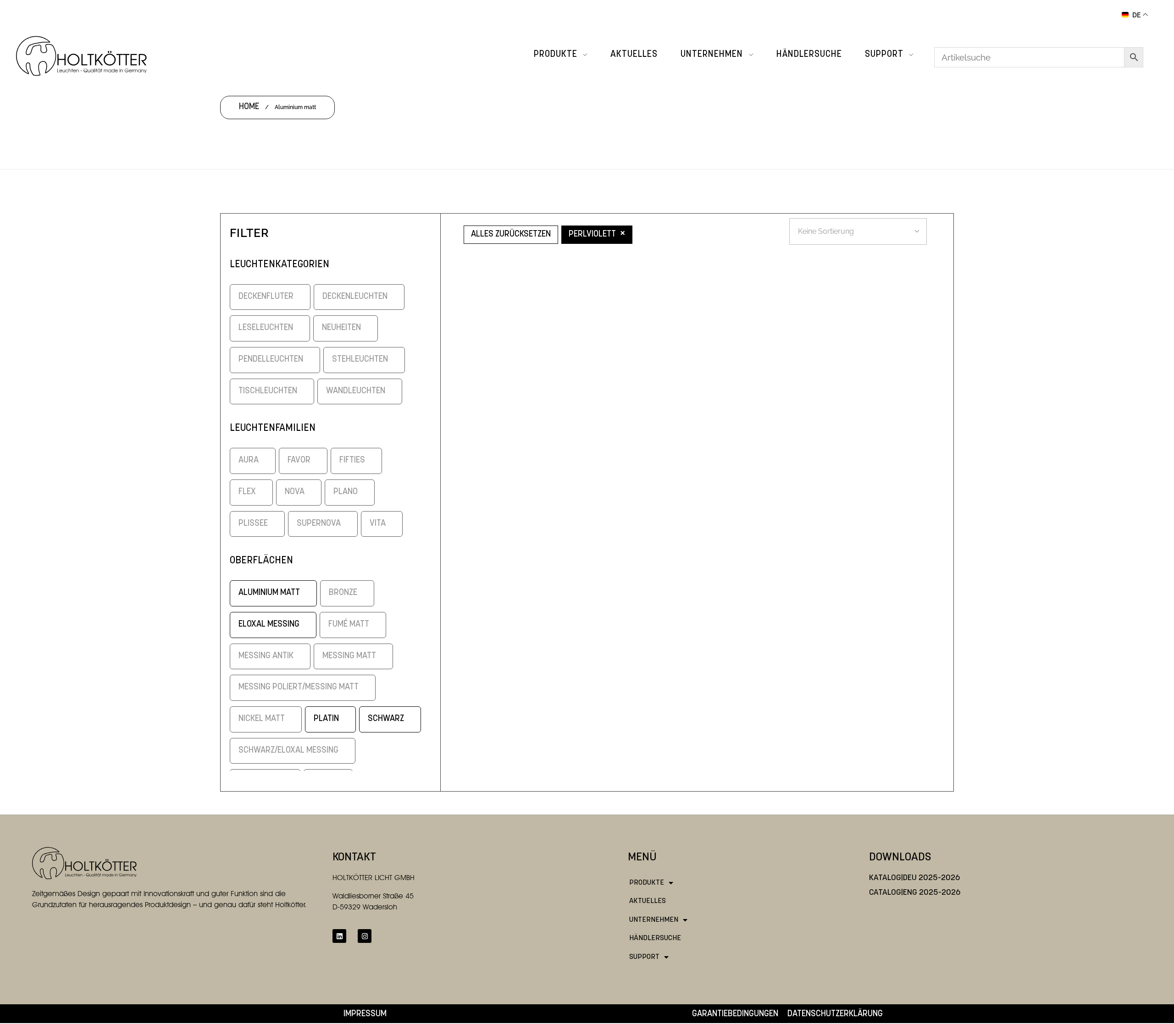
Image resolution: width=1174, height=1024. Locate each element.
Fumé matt (348, 624)
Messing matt (349, 656)
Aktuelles (647, 901)
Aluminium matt (269, 593)
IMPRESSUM (365, 1014)
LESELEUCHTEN (265, 328)
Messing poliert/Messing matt (298, 687)
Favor (299, 460)
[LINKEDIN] (339, 936)
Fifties (352, 460)
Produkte (646, 882)
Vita (378, 523)
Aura (248, 460)
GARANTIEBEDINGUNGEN (735, 1014)
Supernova (319, 523)
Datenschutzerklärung (835, 1014)
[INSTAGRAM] (364, 936)
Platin (326, 719)
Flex (247, 492)
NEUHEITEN (341, 328)
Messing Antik (266, 656)
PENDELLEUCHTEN (270, 359)
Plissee (253, 523)
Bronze (343, 593)
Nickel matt (261, 719)
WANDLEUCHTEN (355, 391)
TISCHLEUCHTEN (267, 391)
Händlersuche (655, 938)
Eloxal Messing (268, 624)
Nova (295, 492)
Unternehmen (653, 920)
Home (249, 107)
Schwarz (386, 719)
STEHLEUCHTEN (360, 359)
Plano (345, 492)
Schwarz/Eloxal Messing (288, 750)
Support (644, 957)
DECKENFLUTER (266, 296)
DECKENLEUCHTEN (355, 296)
